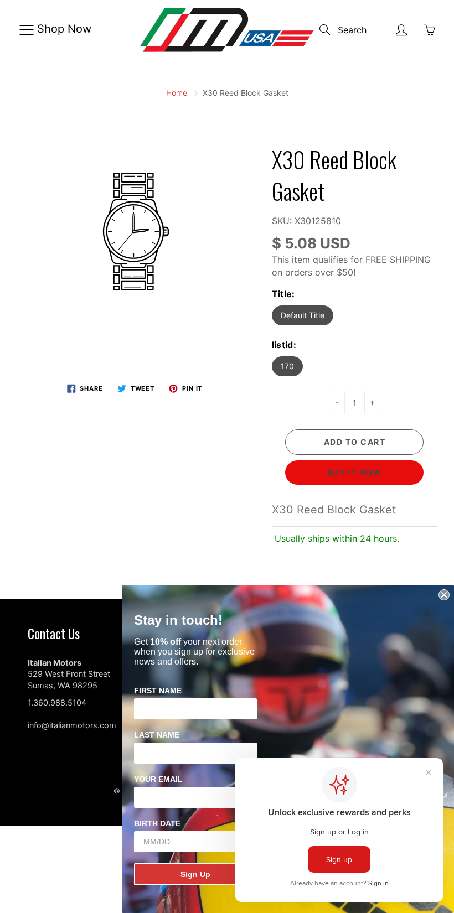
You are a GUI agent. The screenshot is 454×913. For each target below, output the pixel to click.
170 (287, 366)
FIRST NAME (158, 690)
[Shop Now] (26, 30)
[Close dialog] (444, 594)
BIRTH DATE (157, 823)
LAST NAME (156, 734)
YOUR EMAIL (158, 779)
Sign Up (195, 874)
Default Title (302, 315)
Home (176, 92)
